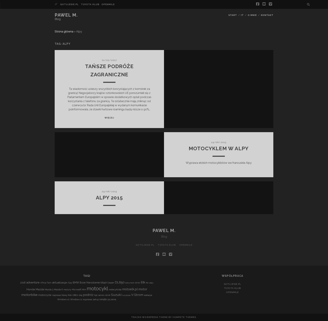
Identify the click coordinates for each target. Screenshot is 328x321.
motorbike (29, 295)
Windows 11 (76, 299)
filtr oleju (149, 283)
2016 (23, 282)
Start (232, 15)
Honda (30, 289)
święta (103, 299)
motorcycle (44, 295)
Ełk (143, 282)
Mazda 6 (58, 289)
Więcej (109, 117)
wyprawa (87, 299)
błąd (103, 282)
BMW (76, 282)
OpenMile (107, 4)
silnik (107, 295)
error (137, 282)
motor (142, 289)
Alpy (69, 282)
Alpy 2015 (109, 198)
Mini (84, 289)
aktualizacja (59, 282)
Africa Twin (45, 282)
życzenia (111, 299)
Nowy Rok (67, 295)
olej (80, 295)
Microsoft (76, 289)
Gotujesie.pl (69, 4)
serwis (101, 295)
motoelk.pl (130, 289)
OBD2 (75, 295)
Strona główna (64, 31)
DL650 (120, 282)
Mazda (40, 289)
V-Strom (137, 295)
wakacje (148, 295)
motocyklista (115, 289)
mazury (67, 289)
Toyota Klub (90, 4)
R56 (95, 295)
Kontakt (267, 15)
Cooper (110, 282)
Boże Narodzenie (90, 282)
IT (242, 15)
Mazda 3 (49, 289)
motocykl (97, 288)
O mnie (252, 15)
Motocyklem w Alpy (219, 148)
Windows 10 (63, 299)
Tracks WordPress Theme (149, 317)
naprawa (56, 295)
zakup (96, 299)
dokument (129, 283)
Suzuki (116, 295)
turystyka (126, 295)
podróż (88, 295)
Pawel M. (66, 15)
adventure (33, 282)
